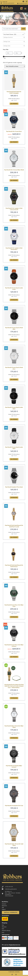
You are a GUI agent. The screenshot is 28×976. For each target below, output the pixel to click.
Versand (15, 100)
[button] (25, 8)
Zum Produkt (14, 103)
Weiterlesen (14, 300)
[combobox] (14, 34)
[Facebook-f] (12, 974)
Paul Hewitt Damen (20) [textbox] (13, 34)
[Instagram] (26, 1)
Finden (23, 28)
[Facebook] (23, 1)
